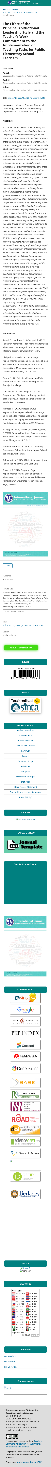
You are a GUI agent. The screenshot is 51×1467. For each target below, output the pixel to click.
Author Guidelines (25, 730)
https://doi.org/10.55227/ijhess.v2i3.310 (26, 98)
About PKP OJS (25, 797)
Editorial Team (25, 735)
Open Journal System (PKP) (29, 1462)
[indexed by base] (25, 1087)
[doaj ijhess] (25, 1003)
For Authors (9, 1361)
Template (25, 771)
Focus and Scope (25, 761)
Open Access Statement (25, 787)
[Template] (25, 844)
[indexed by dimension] (25, 1073)
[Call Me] (25, 819)
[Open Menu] (3, 3)
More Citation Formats (14, 611)
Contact (25, 756)
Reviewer (25, 750)
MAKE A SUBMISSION (21, 647)
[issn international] (25, 1111)
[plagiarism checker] (25, 1268)
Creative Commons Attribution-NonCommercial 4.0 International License (24, 1444)
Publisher (25, 766)
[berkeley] (25, 1199)
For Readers (10, 1356)
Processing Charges (25, 776)
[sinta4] (25, 712)
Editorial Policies (25, 740)
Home (5, 9)
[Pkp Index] (25, 1038)
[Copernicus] (25, 1026)
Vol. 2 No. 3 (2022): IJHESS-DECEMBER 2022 (21, 12)
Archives (15, 9)
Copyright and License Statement (25, 792)
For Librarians (10, 1366)
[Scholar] (25, 1014)
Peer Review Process (25, 745)
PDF (9, 565)
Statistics (25, 781)
